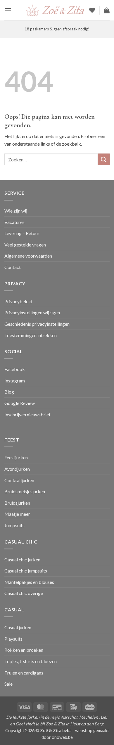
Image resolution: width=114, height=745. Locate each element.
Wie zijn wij (15, 210)
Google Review (19, 403)
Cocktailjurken (19, 480)
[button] (7, 10)
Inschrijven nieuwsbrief (27, 414)
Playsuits (13, 638)
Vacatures (14, 222)
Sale (8, 684)
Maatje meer (17, 514)
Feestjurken (16, 457)
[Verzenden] (104, 159)
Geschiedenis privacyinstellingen (37, 324)
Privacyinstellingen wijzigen (32, 312)
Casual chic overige (23, 593)
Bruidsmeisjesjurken (24, 491)
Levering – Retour (21, 233)
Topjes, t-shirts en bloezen (30, 661)
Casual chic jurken (22, 559)
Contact (12, 267)
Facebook (14, 369)
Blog (9, 391)
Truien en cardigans (23, 672)
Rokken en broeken (23, 650)
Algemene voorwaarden (28, 255)
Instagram (14, 380)
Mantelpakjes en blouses (29, 582)
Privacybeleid (18, 301)
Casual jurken (17, 627)
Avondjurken (17, 469)
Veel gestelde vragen (25, 244)
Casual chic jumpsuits (25, 570)
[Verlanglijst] (92, 10)
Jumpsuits (14, 525)
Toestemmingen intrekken (30, 335)
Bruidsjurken (17, 503)
